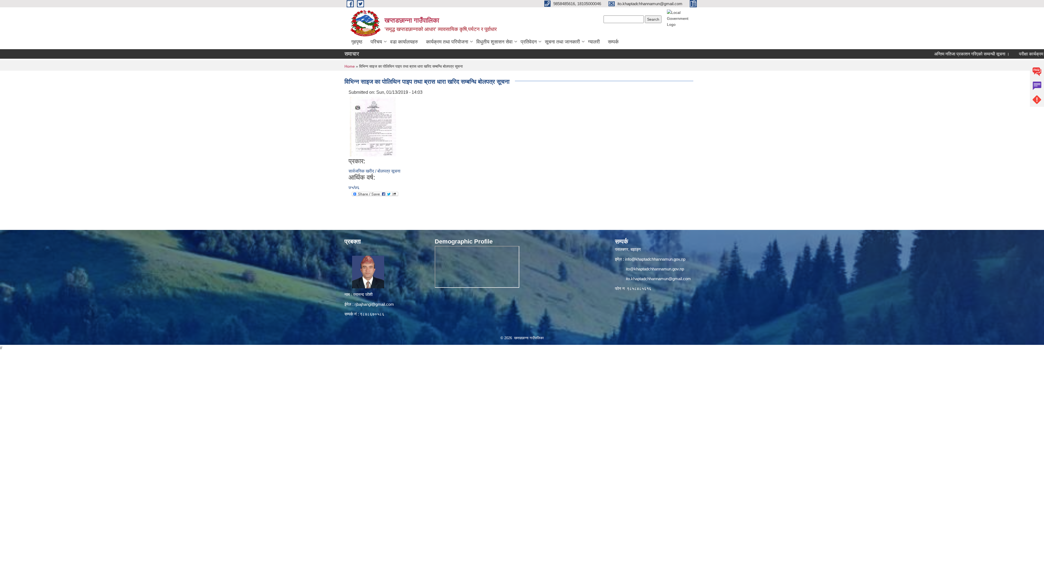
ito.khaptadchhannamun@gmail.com (658, 278)
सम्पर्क (613, 42)
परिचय (376, 42)
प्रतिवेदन (529, 42)
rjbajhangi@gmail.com (374, 304)
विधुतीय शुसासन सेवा (494, 42)
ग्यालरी (594, 42)
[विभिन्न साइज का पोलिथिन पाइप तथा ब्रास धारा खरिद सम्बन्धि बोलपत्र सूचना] (373, 126)
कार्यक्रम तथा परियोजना (447, 42)
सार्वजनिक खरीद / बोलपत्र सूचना (374, 171)
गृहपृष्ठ (356, 42)
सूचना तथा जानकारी (562, 42)
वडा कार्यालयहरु (404, 42)
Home (349, 66)
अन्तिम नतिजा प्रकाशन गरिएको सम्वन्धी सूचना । (950, 54)
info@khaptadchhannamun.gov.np (655, 259)
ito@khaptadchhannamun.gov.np (655, 269)
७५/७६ (354, 187)
